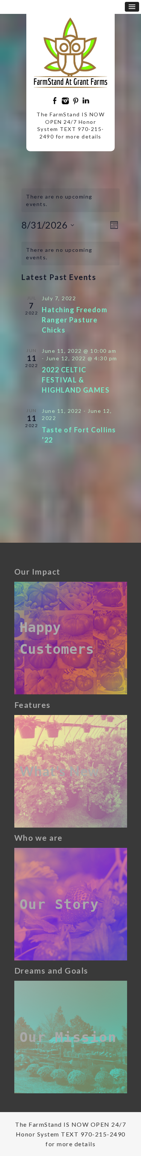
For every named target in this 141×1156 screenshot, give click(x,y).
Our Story (59, 904)
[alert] (70, 253)
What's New (59, 771)
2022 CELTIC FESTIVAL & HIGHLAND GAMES (76, 380)
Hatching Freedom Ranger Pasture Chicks (74, 320)
